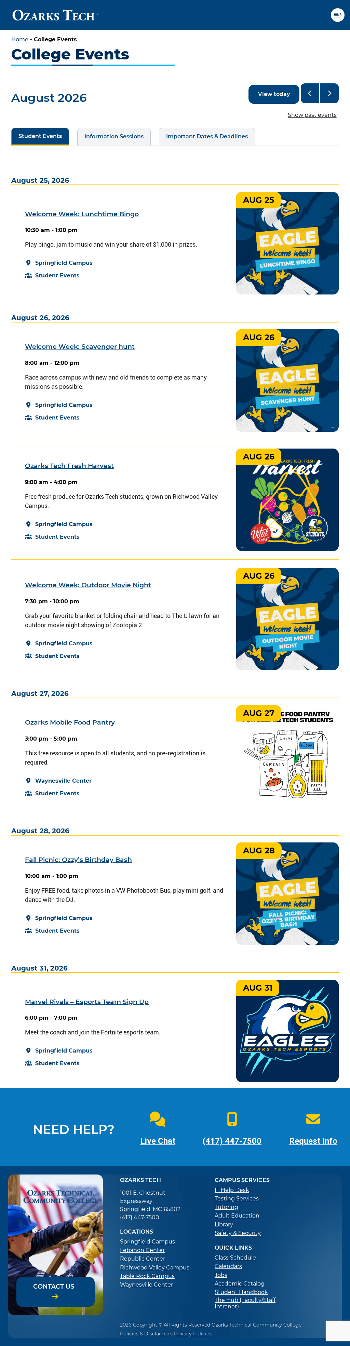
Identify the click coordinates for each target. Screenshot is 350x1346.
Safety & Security (238, 1233)
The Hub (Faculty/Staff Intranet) (245, 1303)
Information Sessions (110, 136)
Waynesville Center (146, 1284)
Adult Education (237, 1215)
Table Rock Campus (147, 1276)
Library (224, 1224)
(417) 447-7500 (232, 1141)
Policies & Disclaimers (146, 1334)
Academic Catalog (240, 1283)
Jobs (221, 1275)
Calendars (228, 1266)
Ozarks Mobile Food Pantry (70, 722)
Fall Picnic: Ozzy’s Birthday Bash (78, 860)
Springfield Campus (147, 1241)
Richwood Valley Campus (154, 1267)
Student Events (36, 136)
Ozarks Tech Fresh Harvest (69, 466)
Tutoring (226, 1207)
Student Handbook (241, 1292)
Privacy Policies (193, 1334)
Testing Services (237, 1198)
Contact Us (53, 1286)
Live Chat (157, 1141)
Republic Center (142, 1258)
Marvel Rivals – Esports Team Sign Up (87, 1002)
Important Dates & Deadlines (203, 136)
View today (274, 94)
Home (19, 39)
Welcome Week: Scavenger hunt (80, 347)
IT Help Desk (232, 1190)
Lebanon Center (142, 1250)
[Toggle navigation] (340, 15)
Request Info (313, 1141)
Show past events (312, 115)
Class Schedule (235, 1257)
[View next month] (329, 93)
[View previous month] (310, 93)
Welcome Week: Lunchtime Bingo (82, 214)
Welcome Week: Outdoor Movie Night (88, 585)
